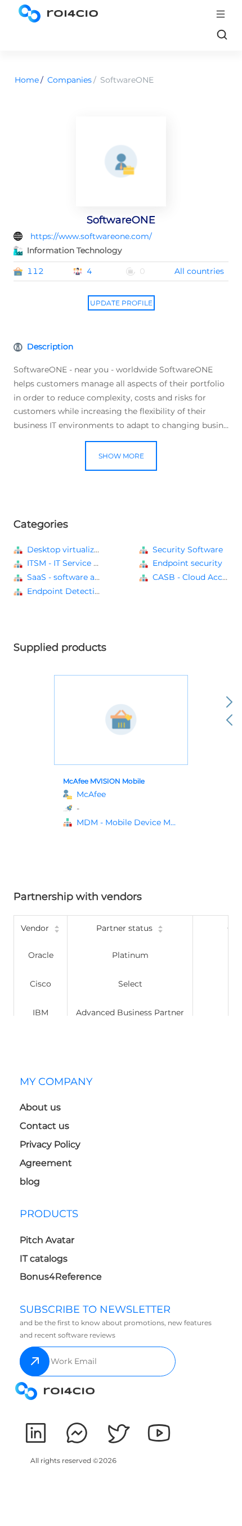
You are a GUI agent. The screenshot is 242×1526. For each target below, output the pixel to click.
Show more (121, 456)
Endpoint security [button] (187, 563)
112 (35, 271)
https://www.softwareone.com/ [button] (91, 236)
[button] (128, 823)
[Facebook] (77, 1433)
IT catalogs (44, 1258)
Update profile (121, 303)
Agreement (46, 1163)
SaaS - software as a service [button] (81, 577)
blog (30, 1181)
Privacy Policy (50, 1144)
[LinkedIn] (35, 1433)
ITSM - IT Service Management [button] (86, 563)
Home (27, 80)
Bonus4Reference (61, 1276)
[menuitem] (68, 1134)
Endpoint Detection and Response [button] (94, 591)
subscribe (35, 1361)
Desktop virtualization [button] (70, 549)
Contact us (44, 1125)
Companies (69, 80)
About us (40, 1107)
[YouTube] (159, 1433)
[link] (221, 34)
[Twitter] (118, 1433)
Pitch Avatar (47, 1240)
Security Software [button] (188, 549)
